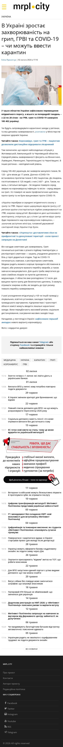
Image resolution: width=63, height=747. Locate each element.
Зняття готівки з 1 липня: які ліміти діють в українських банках (30, 377)
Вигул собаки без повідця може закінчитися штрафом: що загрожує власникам (30, 582)
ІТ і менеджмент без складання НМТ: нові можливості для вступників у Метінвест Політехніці (29, 516)
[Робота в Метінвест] (31, 461)
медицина (10, 360)
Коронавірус (11, 364)
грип (52, 360)
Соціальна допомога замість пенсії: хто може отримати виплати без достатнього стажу (30, 420)
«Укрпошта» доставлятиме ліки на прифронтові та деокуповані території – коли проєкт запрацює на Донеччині (30, 236)
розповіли (40, 131)
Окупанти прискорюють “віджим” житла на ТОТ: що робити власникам (34, 560)
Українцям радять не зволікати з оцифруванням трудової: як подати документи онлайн (32, 638)
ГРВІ (25, 364)
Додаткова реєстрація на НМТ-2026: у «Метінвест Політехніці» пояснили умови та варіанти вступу (33, 603)
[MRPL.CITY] (31, 6)
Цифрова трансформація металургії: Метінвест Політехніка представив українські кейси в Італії (33, 504)
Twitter (11, 708)
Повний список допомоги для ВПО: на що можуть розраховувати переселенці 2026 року (33, 409)
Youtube (11, 721)
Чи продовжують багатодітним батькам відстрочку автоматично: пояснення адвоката (33, 627)
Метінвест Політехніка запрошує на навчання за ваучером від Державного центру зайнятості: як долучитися (33, 616)
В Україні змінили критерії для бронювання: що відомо (32, 398)
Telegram (44, 342)
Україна (6, 16)
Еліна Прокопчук (8, 60)
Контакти (8, 678)
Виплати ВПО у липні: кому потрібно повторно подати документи (31, 387)
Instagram (12, 714)
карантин (39, 360)
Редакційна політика (14, 689)
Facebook (25, 345)
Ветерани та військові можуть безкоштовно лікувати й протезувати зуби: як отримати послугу (34, 493)
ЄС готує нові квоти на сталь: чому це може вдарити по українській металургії (31, 431)
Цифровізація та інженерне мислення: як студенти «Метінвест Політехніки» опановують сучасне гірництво (34, 530)
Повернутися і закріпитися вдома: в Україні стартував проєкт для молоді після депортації (31, 539)
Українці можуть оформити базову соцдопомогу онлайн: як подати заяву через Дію (32, 549)
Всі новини (32, 649)
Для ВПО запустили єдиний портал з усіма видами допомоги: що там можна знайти (33, 571)
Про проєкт (9, 672)
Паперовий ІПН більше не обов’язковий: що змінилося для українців (30, 593)
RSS (9, 726)
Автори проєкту (11, 683)
